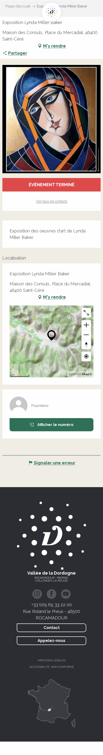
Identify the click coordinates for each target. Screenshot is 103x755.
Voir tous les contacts (51, 201)
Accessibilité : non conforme (51, 666)
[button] (51, 119)
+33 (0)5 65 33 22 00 (51, 604)
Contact (52, 627)
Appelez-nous (51, 640)
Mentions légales (51, 660)
